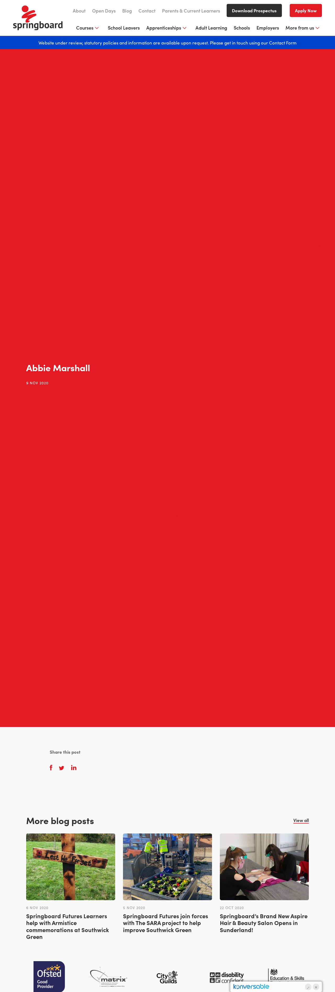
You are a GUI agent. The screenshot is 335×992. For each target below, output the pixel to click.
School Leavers (124, 27)
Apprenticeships (163, 27)
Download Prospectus (254, 10)
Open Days (104, 10)
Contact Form (283, 42)
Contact (146, 10)
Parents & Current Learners (191, 10)
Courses (84, 27)
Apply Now (306, 10)
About (79, 10)
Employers (267, 27)
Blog (127, 10)
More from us (300, 27)
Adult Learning (211, 27)
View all (301, 820)
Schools (242, 27)
